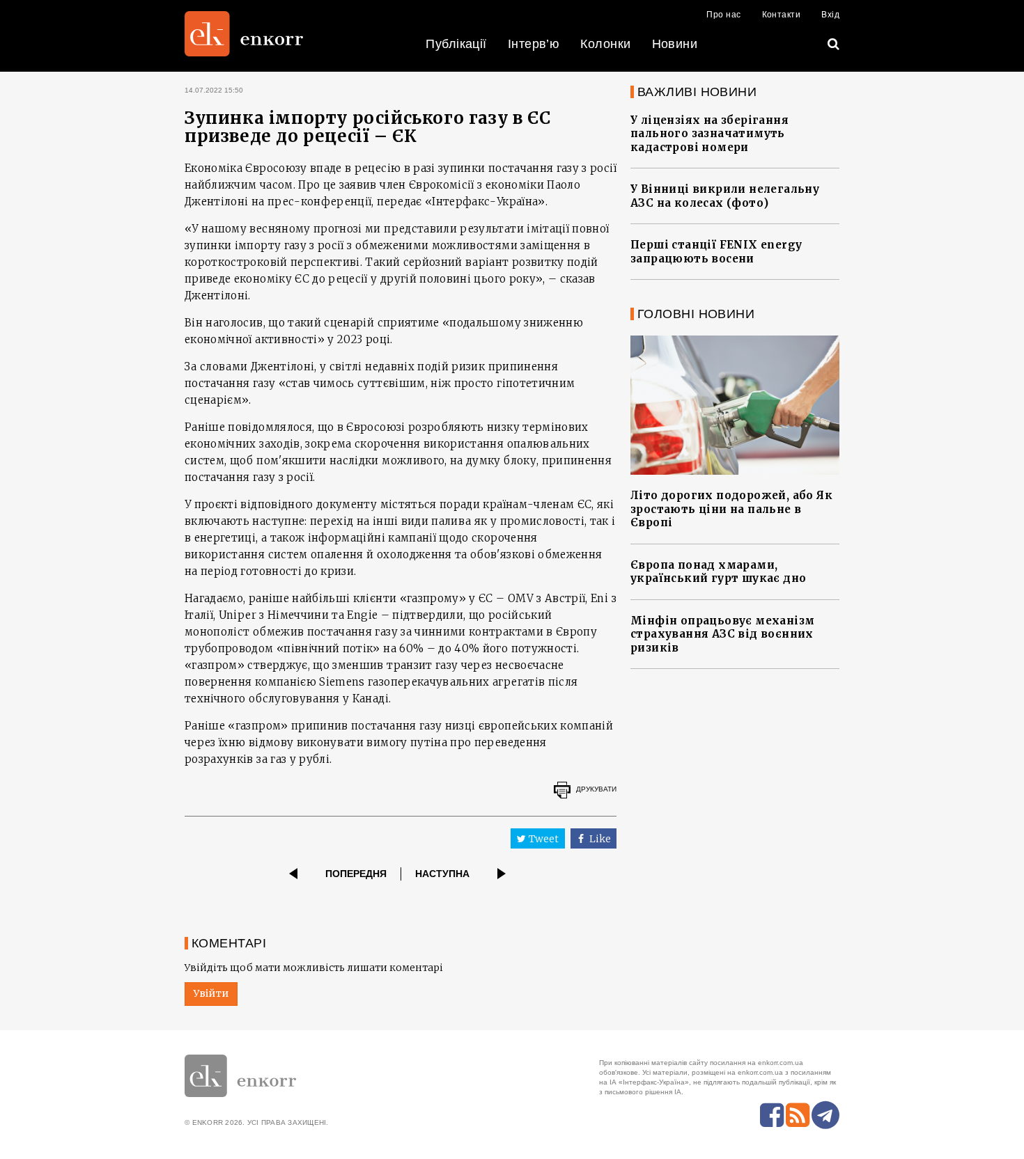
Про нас (723, 14)
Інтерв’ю (534, 44)
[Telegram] (825, 1115)
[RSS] (797, 1115)
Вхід (830, 14)
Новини (675, 44)
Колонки (605, 44)
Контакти (781, 14)
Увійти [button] (211, 993)
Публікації (456, 44)
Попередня (356, 873)
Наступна (442, 873)
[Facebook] (772, 1115)
